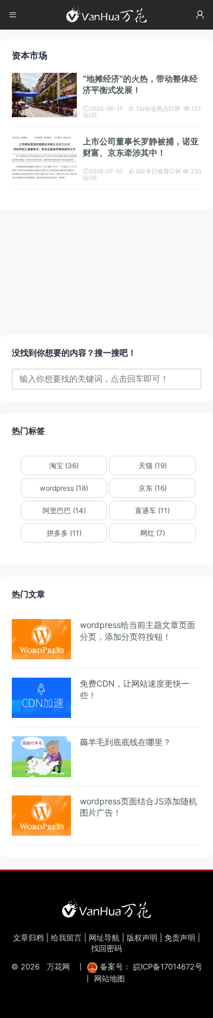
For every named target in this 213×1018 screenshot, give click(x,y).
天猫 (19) (152, 465)
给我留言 (66, 937)
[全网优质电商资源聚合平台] (106, 908)
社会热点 (154, 108)
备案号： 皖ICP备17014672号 (150, 966)
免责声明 (179, 937)
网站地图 (109, 978)
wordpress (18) (64, 488)
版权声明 (142, 937)
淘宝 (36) (64, 465)
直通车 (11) (152, 510)
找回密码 (106, 948)
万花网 (58, 966)
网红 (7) (152, 533)
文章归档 (28, 937)
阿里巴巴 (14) (64, 510)
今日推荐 (154, 171)
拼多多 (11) (64, 533)
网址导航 (104, 937)
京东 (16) (152, 488)
